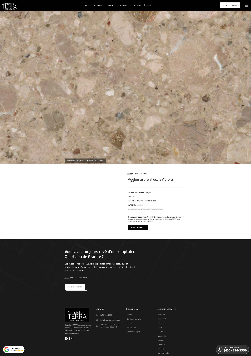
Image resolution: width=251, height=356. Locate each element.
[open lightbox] (125, 82)
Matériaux (98, 5)
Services (110, 5)
